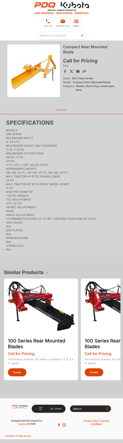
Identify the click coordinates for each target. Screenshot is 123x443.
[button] (47, 23)
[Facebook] (59, 424)
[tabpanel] (33, 71)
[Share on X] (71, 71)
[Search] (107, 408)
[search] (82, 35)
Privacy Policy (91, 420)
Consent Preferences (18, 436)
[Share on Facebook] (65, 71)
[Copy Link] (84, 71)
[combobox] (61, 35)
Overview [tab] (61, 109)
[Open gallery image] (33, 70)
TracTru (22, 423)
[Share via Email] (78, 71)
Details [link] (17, 372)
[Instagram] (64, 424)
